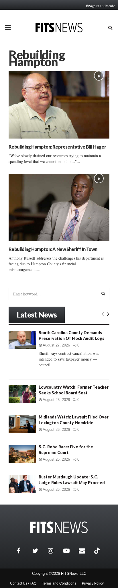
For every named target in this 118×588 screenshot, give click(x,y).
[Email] (85, 550)
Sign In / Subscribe (102, 5)
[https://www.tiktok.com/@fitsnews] (97, 550)
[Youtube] (69, 550)
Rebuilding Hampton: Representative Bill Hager (57, 146)
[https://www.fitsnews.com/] (59, 527)
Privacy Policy (93, 583)
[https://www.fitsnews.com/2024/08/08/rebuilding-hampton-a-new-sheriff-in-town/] (59, 207)
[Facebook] (23, 550)
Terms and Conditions (59, 583)
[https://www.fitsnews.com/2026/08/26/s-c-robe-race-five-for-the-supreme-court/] (22, 454)
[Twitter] (38, 550)
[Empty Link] (103, 314)
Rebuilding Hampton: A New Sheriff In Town (53, 249)
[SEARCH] (103, 293)
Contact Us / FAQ (23, 583)
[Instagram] (54, 550)
